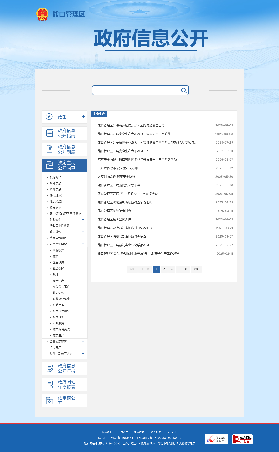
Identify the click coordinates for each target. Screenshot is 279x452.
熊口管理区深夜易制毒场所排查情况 (153, 236)
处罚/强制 (56, 201)
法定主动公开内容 (66, 165)
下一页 (183, 269)
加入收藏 (139, 432)
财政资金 (55, 219)
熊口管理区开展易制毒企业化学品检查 (153, 245)
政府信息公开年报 (66, 368)
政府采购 (55, 232)
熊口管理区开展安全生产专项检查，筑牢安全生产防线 (153, 134)
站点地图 (156, 432)
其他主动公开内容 (61, 354)
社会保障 (58, 268)
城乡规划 (58, 317)
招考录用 (55, 347)
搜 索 (183, 90)
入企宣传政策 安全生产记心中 (153, 168)
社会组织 (58, 293)
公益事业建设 (58, 244)
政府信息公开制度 (66, 149)
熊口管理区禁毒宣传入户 (153, 219)
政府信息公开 (139, 47)
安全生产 (58, 280)
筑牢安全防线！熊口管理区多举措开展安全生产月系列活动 (153, 159)
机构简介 (55, 177)
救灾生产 (58, 335)
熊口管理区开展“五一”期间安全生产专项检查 (153, 194)
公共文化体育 (61, 299)
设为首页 (123, 432)
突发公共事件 (61, 286)
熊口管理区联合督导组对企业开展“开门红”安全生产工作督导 (153, 253)
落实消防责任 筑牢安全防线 (153, 177)
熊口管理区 (68, 14)
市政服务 (58, 323)
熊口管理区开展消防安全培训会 (153, 185)
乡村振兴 (58, 250)
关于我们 (172, 432)
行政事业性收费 (60, 226)
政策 (62, 117)
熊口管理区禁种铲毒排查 (153, 211)
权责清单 (55, 207)
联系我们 (107, 432)
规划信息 (55, 183)
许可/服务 (56, 195)
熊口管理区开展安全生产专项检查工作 (153, 151)
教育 (55, 256)
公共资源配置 (58, 341)
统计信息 (55, 189)
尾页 (196, 269)
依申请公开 (66, 400)
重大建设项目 (58, 238)
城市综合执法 (61, 329)
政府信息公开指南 (66, 133)
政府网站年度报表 (66, 384)
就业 (55, 274)
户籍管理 (58, 305)
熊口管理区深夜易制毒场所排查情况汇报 (153, 202)
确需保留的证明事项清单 (65, 213)
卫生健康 (58, 262)
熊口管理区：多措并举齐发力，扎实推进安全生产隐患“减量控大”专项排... (153, 142)
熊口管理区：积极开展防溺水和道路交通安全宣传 (153, 125)
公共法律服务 (61, 311)
